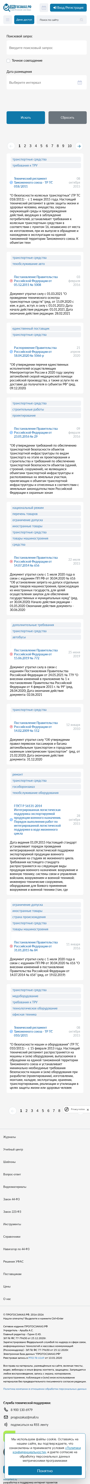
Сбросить (67, 117)
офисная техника (24, 1014)
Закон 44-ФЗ (11, 1199)
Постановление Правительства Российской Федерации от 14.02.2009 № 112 (36, 726)
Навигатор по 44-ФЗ (16, 1249)
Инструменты (12, 1224)
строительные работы (28, 409)
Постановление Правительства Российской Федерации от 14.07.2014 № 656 (36, 561)
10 (70, 146)
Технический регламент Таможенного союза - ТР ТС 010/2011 (33, 1031)
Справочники (11, 1236)
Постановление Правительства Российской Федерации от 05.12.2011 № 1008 (36, 281)
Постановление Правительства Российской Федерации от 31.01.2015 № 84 (36, 946)
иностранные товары (27, 526)
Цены (6, 1286)
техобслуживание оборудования (35, 793)
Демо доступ (24, 19)
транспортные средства (29, 159)
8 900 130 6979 (22, 1410)
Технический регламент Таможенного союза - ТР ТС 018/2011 (33, 182)
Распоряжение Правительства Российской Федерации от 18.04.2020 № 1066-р (35, 351)
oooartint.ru (10, 1479)
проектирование (24, 415)
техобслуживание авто (28, 264)
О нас (7, 1299)
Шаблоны (9, 1162)
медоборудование (25, 996)
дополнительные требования (33, 625)
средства (18, 544)
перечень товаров (25, 514)
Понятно (45, 1470)
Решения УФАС (13, 1261)
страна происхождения (29, 917)
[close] (88, 1109)
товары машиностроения (30, 538)
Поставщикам (12, 1274)
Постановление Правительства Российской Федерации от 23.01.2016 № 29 (36, 432)
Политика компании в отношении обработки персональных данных (45, 1388)
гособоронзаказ (23, 786)
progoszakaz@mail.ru (25, 1417)
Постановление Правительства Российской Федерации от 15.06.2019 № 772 (36, 654)
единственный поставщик (30, 328)
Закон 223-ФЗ (12, 1211)
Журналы (9, 1137)
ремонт (17, 774)
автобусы (19, 637)
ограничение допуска (27, 520)
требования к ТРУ (25, 165)
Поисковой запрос (20, 36)
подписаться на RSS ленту (29, 1425)
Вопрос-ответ (12, 1174)
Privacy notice (78, 1109)
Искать (26, 117)
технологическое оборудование (34, 1008)
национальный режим (28, 508)
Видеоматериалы (14, 1186)
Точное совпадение (27, 60)
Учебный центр (13, 1149)
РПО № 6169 (36, 1357)
